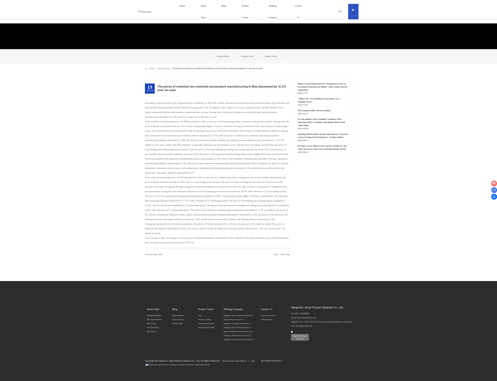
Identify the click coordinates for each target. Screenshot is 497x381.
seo (253, 361)
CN (340, 11)
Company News (247, 56)
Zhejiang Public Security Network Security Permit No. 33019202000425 (179, 365)
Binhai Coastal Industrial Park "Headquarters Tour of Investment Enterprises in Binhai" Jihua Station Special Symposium (322, 87)
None (160, 254)
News (152, 68)
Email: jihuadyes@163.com (303, 318)
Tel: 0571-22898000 (300, 313)
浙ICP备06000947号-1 (272, 361)
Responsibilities (223, 56)
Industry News (271, 56)
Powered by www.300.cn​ (234, 361)
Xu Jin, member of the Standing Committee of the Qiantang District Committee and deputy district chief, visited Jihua (321, 122)
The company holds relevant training (314, 110)
